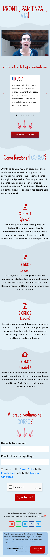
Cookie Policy (27, 469)
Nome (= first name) (13, 443)
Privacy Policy (20, 536)
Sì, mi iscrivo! (25, 497)
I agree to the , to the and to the (21, 473)
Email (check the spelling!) (17, 456)
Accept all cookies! (38, 550)
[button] (3, 94)
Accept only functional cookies (16, 550)
